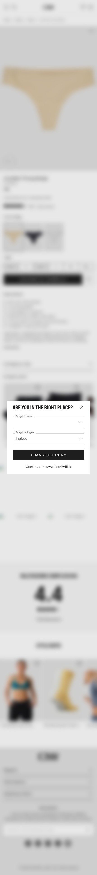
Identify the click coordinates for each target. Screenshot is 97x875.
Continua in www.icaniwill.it (48, 466)
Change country (48, 455)
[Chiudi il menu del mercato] (81, 407)
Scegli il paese (24, 416)
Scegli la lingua (25, 432)
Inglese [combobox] (21, 439)
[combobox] (48, 422)
